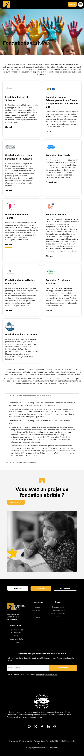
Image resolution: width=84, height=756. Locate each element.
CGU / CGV (59, 741)
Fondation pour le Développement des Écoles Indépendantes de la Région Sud (62, 101)
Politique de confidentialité (44, 741)
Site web (8, 127)
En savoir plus (51, 182)
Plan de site (13, 741)
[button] (17, 588)
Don (71, 4)
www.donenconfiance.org (33, 717)
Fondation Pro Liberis (58, 155)
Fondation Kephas (56, 214)
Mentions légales (25, 741)
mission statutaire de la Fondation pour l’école (21, 374)
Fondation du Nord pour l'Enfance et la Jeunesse (18, 157)
